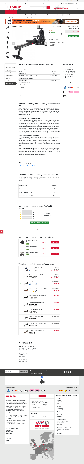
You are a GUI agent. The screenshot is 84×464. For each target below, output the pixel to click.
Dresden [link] (25, 403)
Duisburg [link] (12, 405)
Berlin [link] (15, 402)
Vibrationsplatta (60, 430)
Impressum (45, 404)
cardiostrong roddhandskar (32, 252)
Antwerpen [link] (8, 431)
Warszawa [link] (8, 441)
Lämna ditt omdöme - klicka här (39, 222)
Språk (70, 0)
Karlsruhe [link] (21, 406)
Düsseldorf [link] (8, 405)
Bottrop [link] (7, 403)
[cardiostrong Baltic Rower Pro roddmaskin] (25, 269)
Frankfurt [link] (19, 405)
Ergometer (59, 398)
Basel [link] (7, 428)
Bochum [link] (21, 402)
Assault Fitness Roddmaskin (26, 17)
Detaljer (7, 64)
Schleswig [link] (13, 410)
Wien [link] (24, 420)
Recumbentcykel (60, 414)
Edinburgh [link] (25, 415)
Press (44, 415)
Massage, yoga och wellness (60, 12)
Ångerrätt (44, 405)
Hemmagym (59, 403)
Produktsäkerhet (9, 83)
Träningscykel (60, 409)
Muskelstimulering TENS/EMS (63, 429)
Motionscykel (59, 416)
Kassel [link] (24, 406)
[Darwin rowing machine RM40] (25, 318)
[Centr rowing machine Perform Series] (25, 297)
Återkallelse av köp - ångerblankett (36, 408)
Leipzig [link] (13, 407)
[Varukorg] (77, 8)
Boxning (58, 413)
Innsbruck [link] (10, 420)
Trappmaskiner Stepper (61, 419)
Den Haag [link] (18, 423)
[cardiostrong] (33, 270)
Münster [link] (7, 409)
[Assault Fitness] (17, 26)
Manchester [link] (15, 416)
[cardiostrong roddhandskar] (22, 253)
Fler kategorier (74, 12)
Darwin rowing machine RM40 (36, 316)
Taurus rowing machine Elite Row (36, 274)
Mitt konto (75, 0)
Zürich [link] (16, 428)
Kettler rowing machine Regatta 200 (37, 323)
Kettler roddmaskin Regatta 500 (36, 302)
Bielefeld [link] (18, 402)
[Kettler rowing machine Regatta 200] (25, 325)
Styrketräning (22, 12)
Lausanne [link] (13, 428)
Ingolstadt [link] (16, 406)
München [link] (25, 407)
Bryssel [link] (11, 431)
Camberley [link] (20, 415)
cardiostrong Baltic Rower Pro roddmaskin (38, 268)
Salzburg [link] (21, 420)
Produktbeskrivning (10, 67)
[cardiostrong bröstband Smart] (22, 248)
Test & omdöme (9, 75)
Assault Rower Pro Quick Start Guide (28, 165)
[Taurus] (33, 277)
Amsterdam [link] (8, 423)
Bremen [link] (17, 403)
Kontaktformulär (27, 0)
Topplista (8, 81)
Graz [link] (7, 420)
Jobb (23, 0)
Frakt (33, 405)
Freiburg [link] (23, 405)
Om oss (7, 0)
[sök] (48, 7)
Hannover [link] (12, 406)
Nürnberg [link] (11, 409)
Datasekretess (45, 402)
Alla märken (59, 433)
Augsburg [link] (11, 402)
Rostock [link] (20, 409)
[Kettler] (33, 305)
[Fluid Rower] (33, 291)
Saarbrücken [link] (8, 410)
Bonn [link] (25, 402)
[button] (7, 27)
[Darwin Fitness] (33, 319)
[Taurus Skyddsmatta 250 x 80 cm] (22, 242)
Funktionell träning (61, 422)
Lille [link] (6, 435)
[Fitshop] (14, 7)
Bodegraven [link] (13, 423)
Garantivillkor (9, 72)
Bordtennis (59, 406)
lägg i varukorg (73, 36)
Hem (5, 17)
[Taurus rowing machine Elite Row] (25, 276)
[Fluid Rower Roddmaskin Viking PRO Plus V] (25, 290)
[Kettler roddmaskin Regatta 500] (25, 304)
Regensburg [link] (16, 409)
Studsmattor (59, 405)
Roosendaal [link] (8, 425)
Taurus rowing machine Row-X (36, 309)
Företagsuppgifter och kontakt (15, 0)
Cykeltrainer (59, 418)
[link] (65, 87)
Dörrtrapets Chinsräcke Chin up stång (64, 427)
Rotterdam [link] (13, 425)
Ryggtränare (59, 426)
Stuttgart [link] (17, 410)
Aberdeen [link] (8, 415)
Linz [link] (18, 420)
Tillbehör (8, 78)
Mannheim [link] (20, 407)
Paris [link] (9, 435)
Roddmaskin (17, 17)
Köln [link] (10, 407)
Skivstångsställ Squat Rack (62, 421)
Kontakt (44, 416)
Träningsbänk (60, 408)
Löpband (59, 400)
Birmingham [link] (15, 415)
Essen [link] (16, 405)
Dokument (8, 70)
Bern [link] (9, 428)
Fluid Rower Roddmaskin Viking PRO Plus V (39, 288)
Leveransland (63, 0)
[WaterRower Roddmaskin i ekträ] (25, 331)
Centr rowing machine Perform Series (37, 295)
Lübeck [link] (16, 407)
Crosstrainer (59, 397)
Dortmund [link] (21, 403)
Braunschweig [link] (12, 403)
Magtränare (59, 424)
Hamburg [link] (8, 406)
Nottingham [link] (20, 416)
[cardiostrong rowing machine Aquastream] (25, 283)
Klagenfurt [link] (14, 420)
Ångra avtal (42, 396)
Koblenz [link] (7, 407)
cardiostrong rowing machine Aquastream (38, 281)
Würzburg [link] (8, 412)
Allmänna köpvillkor (36, 402)
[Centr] (33, 298)
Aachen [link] (7, 402)
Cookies (33, 404)
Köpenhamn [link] (8, 438)
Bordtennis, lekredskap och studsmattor (39, 12)
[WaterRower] (33, 333)
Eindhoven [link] (23, 423)
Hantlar (58, 411)
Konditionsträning (11, 12)
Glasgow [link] (7, 416)
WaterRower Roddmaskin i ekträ (36, 330)
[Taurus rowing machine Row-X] (25, 311)
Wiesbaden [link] (22, 410)
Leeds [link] (11, 415)
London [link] (11, 416)
